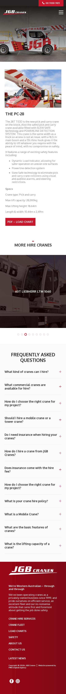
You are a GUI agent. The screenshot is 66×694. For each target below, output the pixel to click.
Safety (13, 637)
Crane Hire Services (22, 618)
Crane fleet (17, 624)
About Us (15, 643)
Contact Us (17, 649)
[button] (18, 334)
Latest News (17, 658)
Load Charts (17, 631)
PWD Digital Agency (17, 668)
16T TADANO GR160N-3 (40, 291)
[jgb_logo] (15, 12)
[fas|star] (12, 681)
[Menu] (61, 12)
